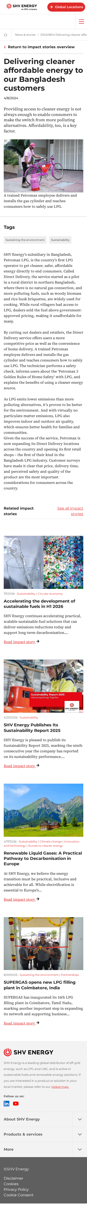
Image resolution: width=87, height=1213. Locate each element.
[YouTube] (16, 1103)
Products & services (23, 1134)
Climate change (51, 841)
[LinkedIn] (6, 1103)
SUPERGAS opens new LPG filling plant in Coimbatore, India (40, 985)
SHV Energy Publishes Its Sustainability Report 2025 (32, 727)
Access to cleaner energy (45, 845)
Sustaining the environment (25, 240)
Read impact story (19, 641)
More (8, 1149)
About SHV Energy (22, 1119)
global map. (60, 1087)
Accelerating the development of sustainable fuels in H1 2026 (39, 604)
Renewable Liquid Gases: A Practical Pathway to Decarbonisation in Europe (43, 859)
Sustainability (60, 240)
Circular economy (50, 593)
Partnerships (70, 975)
